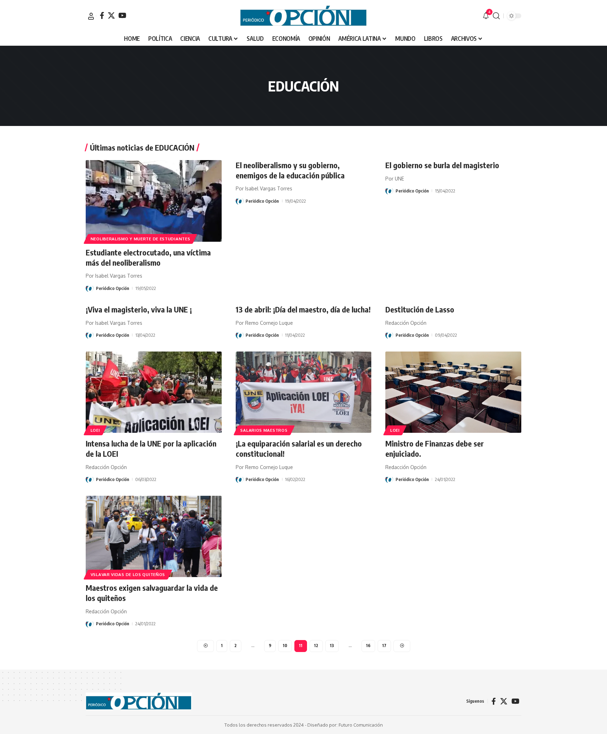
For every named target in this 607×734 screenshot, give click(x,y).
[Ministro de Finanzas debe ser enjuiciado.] (453, 392)
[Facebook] (102, 15)
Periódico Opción (112, 288)
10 (285, 645)
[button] (90, 16)
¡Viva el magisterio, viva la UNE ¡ (139, 309)
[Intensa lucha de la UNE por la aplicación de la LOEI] (154, 392)
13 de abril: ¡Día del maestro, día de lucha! (303, 309)
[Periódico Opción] (303, 15)
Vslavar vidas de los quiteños (128, 574)
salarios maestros (263, 430)
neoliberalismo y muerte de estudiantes (140, 238)
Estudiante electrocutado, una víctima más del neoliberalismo (148, 257)
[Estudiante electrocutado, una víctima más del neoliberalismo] (154, 201)
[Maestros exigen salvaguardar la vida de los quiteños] (154, 536)
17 (384, 645)
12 (316, 645)
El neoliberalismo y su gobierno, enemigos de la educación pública (290, 170)
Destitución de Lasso (419, 309)
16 (368, 645)
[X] (111, 15)
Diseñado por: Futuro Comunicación (345, 725)
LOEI (95, 430)
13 (332, 645)
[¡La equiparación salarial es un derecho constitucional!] (304, 392)
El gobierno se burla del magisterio (442, 165)
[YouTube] (122, 15)
